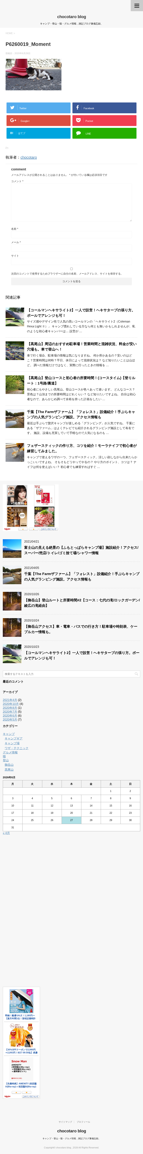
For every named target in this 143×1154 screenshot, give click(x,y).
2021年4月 (10, 700)
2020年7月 (10, 711)
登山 (6, 760)
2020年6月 (10, 715)
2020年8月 (10, 707)
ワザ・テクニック (16, 748)
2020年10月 (11, 704)
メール (16, 242)
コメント (17, 181)
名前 (14, 228)
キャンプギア (14, 738)
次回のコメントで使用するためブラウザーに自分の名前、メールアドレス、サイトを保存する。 (67, 273)
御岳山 (9, 764)
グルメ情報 (10, 752)
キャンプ (9, 734)
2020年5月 (10, 719)
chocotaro (28, 157)
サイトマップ (65, 1122)
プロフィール (83, 1122)
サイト (15, 255)
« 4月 (6, 833)
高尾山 (9, 769)
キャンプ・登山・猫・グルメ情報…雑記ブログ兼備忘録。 (71, 1138)
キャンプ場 (12, 743)
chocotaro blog (71, 16)
